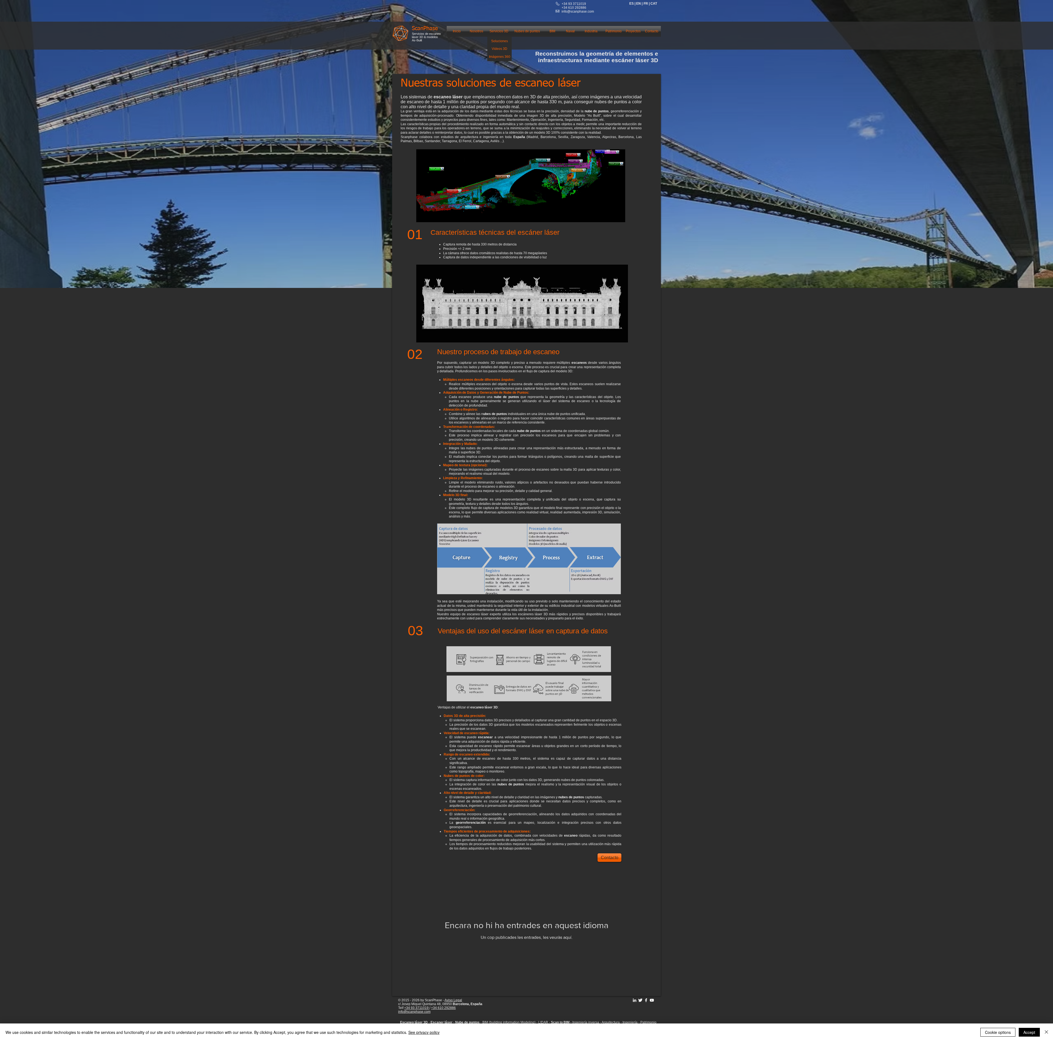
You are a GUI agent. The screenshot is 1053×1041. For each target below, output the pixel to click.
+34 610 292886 (443, 1008)
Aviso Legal (453, 1000)
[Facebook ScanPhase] (646, 1000)
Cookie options (998, 1032)
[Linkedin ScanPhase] (634, 1000)
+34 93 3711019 (574, 4)
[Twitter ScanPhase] (640, 1000)
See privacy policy (424, 1032)
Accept (1029, 1032)
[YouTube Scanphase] (651, 1000)
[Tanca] (1046, 1032)
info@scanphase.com (578, 11)
